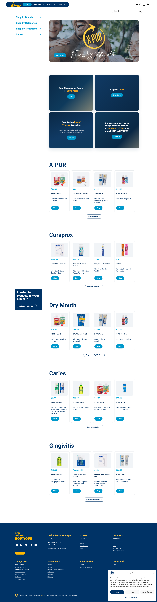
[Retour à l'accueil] (16, 4)
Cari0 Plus (82, 538)
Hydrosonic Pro (117, 548)
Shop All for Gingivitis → (94, 499)
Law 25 (74, 595)
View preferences (147, 592)
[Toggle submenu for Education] (43, 4)
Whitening (50, 577)
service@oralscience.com (54, 542)
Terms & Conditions (130, 597)
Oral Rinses (18, 577)
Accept (117, 592)
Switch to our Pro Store (26, 306)
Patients (82, 564)
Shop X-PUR (60, 55)
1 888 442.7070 (51, 545)
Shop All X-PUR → (94, 216)
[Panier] (147, 4)
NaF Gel (82, 543)
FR (137, 4)
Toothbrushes (116, 538)
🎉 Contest (20, 553)
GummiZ (82, 541)
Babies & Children (19, 564)
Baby (114, 543)
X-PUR (114, 564)
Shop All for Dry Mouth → (94, 355)
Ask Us (71, 137)
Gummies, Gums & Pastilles (22, 569)
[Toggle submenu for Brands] (54, 4)
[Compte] (144, 5)
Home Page (51, 538)
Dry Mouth (50, 567)
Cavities (50, 564)
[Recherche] (140, 4)
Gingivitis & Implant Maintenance (56, 569)
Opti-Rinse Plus (84, 546)
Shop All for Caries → (94, 427)
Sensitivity (50, 574)
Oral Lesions (51, 572)
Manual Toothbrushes (20, 574)
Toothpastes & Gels (20, 579)
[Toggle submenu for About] (64, 4)
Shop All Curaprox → (94, 287)
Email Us (117, 137)
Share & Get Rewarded (86, 567)
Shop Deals (117, 95)
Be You (114, 546)
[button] (153, 573)
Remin (81, 548)
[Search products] (140, 11)
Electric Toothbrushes (20, 567)
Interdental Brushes (118, 541)
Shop (71, 96)
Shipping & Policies (52, 595)
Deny (132, 592)
